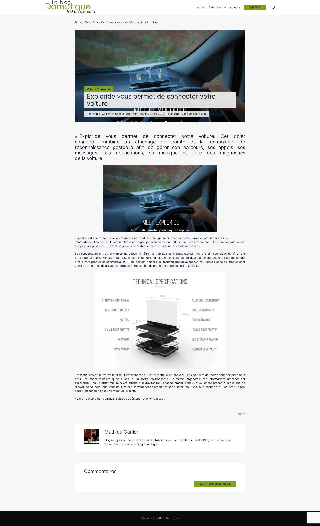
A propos (234, 7)
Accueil (200, 7)
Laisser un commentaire (215, 483)
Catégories (215, 7)
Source (240, 414)
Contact (255, 7)
